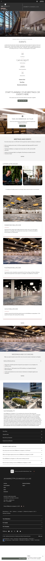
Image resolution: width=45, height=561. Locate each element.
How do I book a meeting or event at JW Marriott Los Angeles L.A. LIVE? (17, 462)
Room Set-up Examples (7, 437)
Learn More (22, 125)
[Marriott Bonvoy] (41, 1)
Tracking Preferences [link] (6, 538)
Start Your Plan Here (22, 100)
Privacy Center (31, 538)
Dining (5, 489)
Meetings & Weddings (26, 483)
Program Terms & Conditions (23, 538)
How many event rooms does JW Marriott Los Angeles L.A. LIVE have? (16, 450)
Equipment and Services (22, 84)
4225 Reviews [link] (5, 9)
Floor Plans (22, 82)
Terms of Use (16, 538)
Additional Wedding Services (9, 361)
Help (3, 541)
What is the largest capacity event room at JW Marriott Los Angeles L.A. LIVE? (18, 454)
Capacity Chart (22, 79)
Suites (5, 487)
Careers (11, 538)
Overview (5, 483)
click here (38, 558)
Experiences (6, 491)
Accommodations (7, 485)
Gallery (29, 34)
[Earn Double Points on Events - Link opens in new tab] (32, 175)
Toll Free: (9, 500)
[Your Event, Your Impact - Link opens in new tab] (12, 175)
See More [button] (22, 156)
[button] (37, 1)
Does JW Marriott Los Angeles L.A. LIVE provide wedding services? (16, 458)
